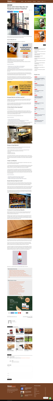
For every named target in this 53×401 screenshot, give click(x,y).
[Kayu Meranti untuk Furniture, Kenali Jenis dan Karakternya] (11, 339)
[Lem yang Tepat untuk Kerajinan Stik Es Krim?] (22, 396)
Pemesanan (38, 1)
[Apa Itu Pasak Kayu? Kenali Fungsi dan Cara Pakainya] (28, 346)
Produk (22, 1)
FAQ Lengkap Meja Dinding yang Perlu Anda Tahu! (15, 287)
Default (35, 392)
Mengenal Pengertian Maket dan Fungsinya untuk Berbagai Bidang (17, 273)
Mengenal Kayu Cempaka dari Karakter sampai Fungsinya (16, 272)
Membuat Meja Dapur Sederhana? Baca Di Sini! (15, 294)
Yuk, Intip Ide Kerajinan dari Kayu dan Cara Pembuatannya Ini (16, 121)
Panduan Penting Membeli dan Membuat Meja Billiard (16, 286)
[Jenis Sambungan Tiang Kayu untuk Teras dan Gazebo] (20, 339)
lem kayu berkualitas (36, 391)
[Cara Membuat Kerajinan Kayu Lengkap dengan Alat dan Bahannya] (22, 388)
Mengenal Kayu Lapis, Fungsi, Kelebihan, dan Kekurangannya (16, 66)
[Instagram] (10, 392)
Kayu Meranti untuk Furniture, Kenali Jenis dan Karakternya (40, 58)
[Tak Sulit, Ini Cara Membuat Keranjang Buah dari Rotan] (22, 392)
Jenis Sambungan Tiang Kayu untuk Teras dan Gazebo (40, 61)
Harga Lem (35, 394)
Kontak (42, 1)
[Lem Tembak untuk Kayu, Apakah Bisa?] (20, 346)
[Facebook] (8, 392)
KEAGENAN (34, 1)
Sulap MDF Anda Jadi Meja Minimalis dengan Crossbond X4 (16, 176)
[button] (45, 1)
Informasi (8, 333)
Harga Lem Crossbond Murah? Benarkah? (13, 68)
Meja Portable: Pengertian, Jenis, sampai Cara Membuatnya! (16, 288)
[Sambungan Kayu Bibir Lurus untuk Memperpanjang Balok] (28, 331)
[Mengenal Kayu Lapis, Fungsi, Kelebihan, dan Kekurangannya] (11, 346)
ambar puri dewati (12, 356)
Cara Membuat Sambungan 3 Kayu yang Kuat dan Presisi (40, 70)
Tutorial (35, 396)
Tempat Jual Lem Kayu (36, 393)
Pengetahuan (29, 1)
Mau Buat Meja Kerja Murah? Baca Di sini (12, 316)
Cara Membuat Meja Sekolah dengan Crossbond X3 (15, 289)
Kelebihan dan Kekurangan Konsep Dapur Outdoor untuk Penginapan (17, 178)
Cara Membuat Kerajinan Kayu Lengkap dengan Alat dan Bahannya (28, 388)
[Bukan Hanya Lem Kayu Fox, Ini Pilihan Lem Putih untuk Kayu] (11, 331)
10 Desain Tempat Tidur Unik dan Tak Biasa (14, 119)
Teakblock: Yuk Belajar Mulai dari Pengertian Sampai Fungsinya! (17, 271)
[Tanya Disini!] (50, 398)
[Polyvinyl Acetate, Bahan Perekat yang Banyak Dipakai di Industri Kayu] (20, 330)
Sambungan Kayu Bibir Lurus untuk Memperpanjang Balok (39, 56)
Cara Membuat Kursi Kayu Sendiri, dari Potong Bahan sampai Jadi (40, 49)
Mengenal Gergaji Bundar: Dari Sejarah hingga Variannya (15, 177)
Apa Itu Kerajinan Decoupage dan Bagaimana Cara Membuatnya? (40, 63)
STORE (25, 1)
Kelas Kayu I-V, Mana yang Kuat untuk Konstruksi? (39, 65)
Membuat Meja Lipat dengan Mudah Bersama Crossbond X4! (17, 281)
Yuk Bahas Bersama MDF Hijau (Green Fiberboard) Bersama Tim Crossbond (18, 120)
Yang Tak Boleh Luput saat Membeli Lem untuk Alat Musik (16, 67)
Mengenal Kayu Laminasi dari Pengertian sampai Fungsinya (16, 270)
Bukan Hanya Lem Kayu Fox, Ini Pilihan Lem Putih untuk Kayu (40, 52)
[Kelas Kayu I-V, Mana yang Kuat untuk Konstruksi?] (28, 339)
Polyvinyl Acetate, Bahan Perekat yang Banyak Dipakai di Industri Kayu (40, 54)
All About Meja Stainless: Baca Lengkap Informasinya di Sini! (27, 317)
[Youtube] (12, 392)
